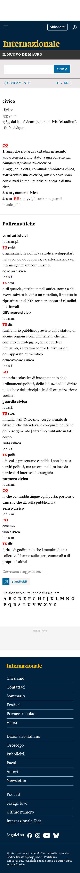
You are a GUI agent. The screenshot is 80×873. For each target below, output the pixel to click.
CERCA (62, 69)
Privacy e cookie (21, 714)
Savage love (17, 804)
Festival (14, 705)
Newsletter (16, 781)
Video (12, 723)
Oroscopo (15, 745)
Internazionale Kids (24, 821)
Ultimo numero (20, 812)
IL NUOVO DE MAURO (22, 54)
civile (62, 83)
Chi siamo (15, 679)
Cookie (20, 864)
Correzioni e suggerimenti (21, 572)
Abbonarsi (57, 27)
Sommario (16, 696)
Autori (12, 772)
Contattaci (16, 687)
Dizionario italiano (23, 737)
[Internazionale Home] (26, 666)
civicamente (18, 83)
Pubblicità (16, 754)
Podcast (14, 795)
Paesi (11, 763)
